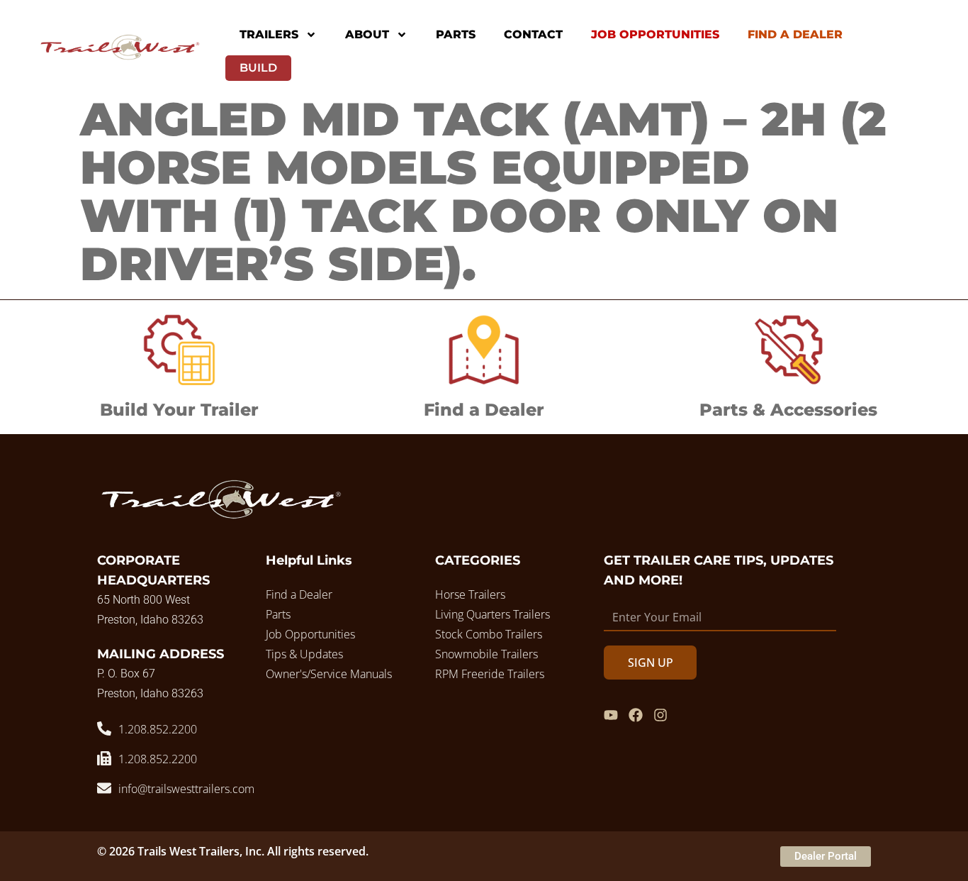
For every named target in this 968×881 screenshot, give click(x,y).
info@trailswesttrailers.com (186, 789)
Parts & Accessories (788, 409)
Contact (533, 34)
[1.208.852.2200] (104, 728)
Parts (455, 34)
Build (258, 67)
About (367, 34)
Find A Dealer (795, 34)
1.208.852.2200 (157, 729)
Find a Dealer (484, 409)
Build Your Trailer (179, 409)
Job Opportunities (655, 34)
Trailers (269, 34)
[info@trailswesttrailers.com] (104, 788)
